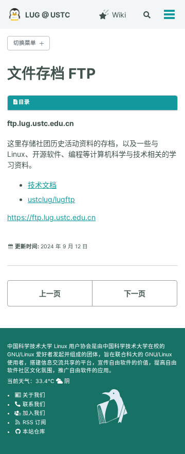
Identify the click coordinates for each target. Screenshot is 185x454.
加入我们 (33, 413)
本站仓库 (33, 431)
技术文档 (42, 184)
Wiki (118, 14)
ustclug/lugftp (51, 199)
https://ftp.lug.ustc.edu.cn (51, 217)
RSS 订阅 (33, 422)
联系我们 (33, 404)
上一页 (50, 293)
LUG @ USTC (47, 14)
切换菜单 (24, 43)
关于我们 (33, 395)
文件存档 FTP (51, 73)
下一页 (134, 293)
